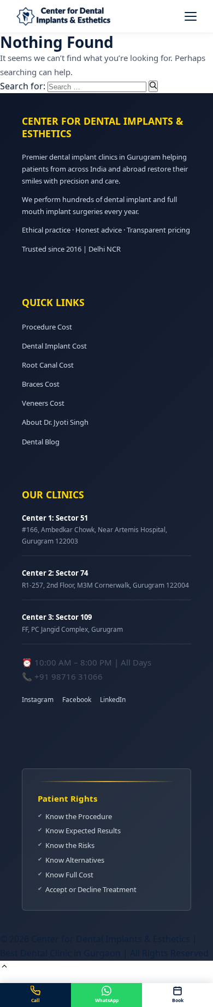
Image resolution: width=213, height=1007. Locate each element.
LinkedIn (113, 699)
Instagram (38, 699)
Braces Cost (41, 384)
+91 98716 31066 (68, 676)
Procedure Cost (47, 327)
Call (35, 1000)
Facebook (76, 699)
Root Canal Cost (48, 365)
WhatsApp (107, 1000)
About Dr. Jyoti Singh (55, 422)
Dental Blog (41, 442)
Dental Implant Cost (54, 346)
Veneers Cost (43, 403)
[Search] (153, 86)
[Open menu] (190, 16)
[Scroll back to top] (4, 967)
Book (178, 1000)
